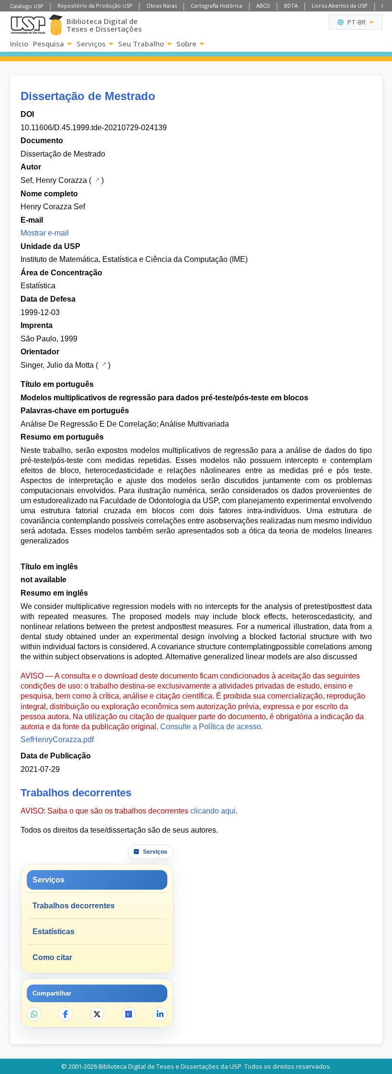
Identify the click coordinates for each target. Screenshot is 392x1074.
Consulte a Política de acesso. (211, 727)
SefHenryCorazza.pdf (57, 739)
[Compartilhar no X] (97, 1014)
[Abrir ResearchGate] (128, 1014)
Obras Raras (161, 5)
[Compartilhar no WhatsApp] (34, 1014)
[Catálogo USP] (96, 179)
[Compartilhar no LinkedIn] (160, 1014)
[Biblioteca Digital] (56, 24)
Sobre (186, 43)
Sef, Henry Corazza (54, 180)
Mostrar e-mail (45, 233)
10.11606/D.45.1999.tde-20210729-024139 (94, 128)
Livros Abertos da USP (340, 5)
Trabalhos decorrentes (74, 906)
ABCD (263, 5)
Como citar (52, 957)
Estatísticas (54, 931)
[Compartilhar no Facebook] (65, 1014)
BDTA (291, 5)
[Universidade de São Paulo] (28, 25)
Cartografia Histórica (216, 5)
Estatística (38, 286)
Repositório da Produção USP (94, 5)
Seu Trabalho (141, 43)
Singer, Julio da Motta (57, 365)
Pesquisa (48, 43)
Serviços (91, 43)
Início (19, 43)
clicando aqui (213, 811)
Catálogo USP (27, 6)
